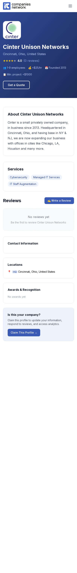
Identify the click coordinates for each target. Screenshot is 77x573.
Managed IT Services (46, 177)
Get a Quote (16, 85)
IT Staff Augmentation (23, 184)
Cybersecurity (18, 177)
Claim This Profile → (24, 332)
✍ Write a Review (59, 200)
